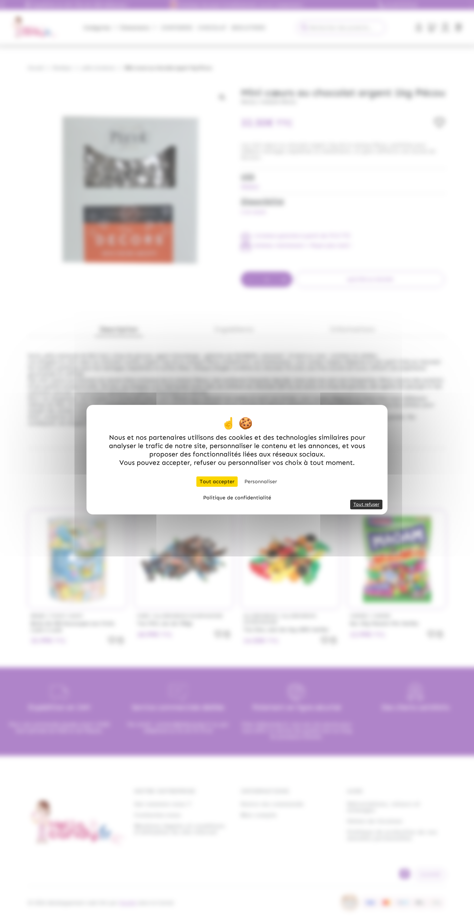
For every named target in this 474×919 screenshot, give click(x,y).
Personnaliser (260, 481)
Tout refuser (366, 504)
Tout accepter (217, 481)
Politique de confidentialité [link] (237, 497)
